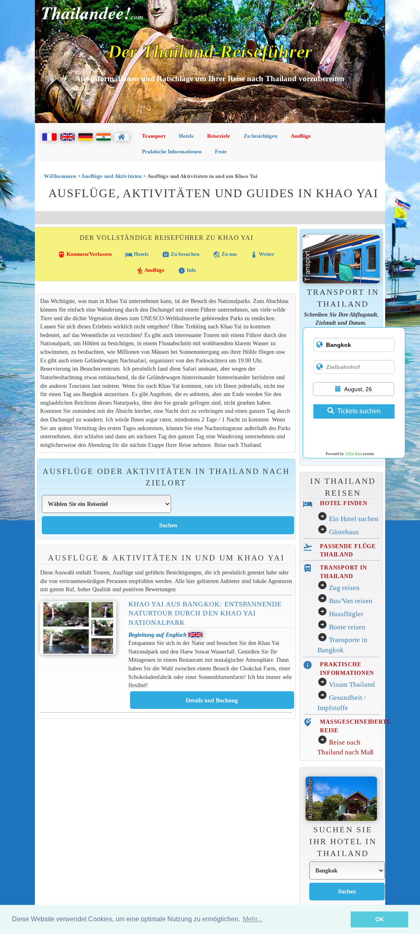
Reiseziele (218, 136)
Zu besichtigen (260, 136)
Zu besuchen (180, 254)
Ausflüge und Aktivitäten (111, 176)
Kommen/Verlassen (85, 254)
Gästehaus (344, 532)
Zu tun (225, 254)
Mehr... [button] (252, 919)
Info (187, 270)
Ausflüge (301, 136)
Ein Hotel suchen (354, 519)
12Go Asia (353, 454)
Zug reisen (344, 588)
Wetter (262, 254)
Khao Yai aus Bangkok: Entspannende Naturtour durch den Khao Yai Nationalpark (205, 613)
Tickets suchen (359, 411)
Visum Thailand (352, 684)
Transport (153, 136)
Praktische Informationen (171, 151)
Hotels (186, 136)
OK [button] (379, 919)
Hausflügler (346, 614)
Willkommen (60, 176)
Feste (221, 151)
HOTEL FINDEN (343, 503)
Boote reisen (347, 627)
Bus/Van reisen (350, 601)
